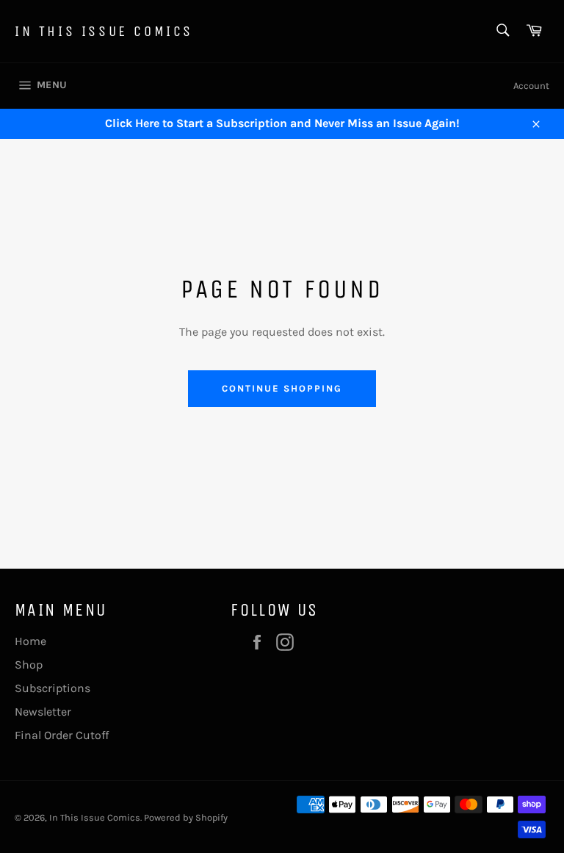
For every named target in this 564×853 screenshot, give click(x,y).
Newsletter (43, 712)
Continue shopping (281, 388)
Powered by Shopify (186, 817)
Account (531, 85)
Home (30, 641)
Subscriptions (52, 688)
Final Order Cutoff (62, 735)
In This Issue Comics (104, 31)
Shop (29, 665)
